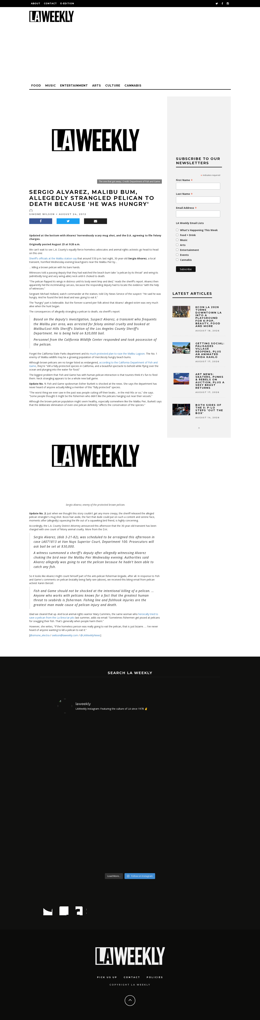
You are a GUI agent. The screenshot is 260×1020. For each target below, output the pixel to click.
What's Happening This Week (199, 230)
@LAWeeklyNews (90, 635)
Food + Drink (188, 235)
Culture (112, 85)
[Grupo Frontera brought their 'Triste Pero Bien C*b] (148, 793)
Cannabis (133, 85)
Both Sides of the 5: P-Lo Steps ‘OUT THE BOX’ (209, 409)
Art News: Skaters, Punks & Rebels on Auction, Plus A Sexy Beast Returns (210, 381)
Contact (50, 3)
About (35, 3)
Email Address (186, 208)
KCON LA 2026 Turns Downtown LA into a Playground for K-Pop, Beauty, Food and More (208, 317)
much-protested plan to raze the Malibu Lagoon (117, 353)
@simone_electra (40, 635)
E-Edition (67, 3)
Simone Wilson (42, 214)
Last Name (184, 194)
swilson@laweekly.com (65, 635)
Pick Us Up (107, 977)
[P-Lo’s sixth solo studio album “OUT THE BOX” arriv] (75, 793)
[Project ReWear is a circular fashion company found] (111, 793)
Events (184, 255)
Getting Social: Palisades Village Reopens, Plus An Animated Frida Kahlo (209, 350)
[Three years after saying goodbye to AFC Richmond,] (184, 793)
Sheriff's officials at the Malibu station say (53, 258)
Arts (96, 85)
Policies (155, 977)
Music (50, 85)
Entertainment (74, 85)
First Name (184, 180)
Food (36, 85)
